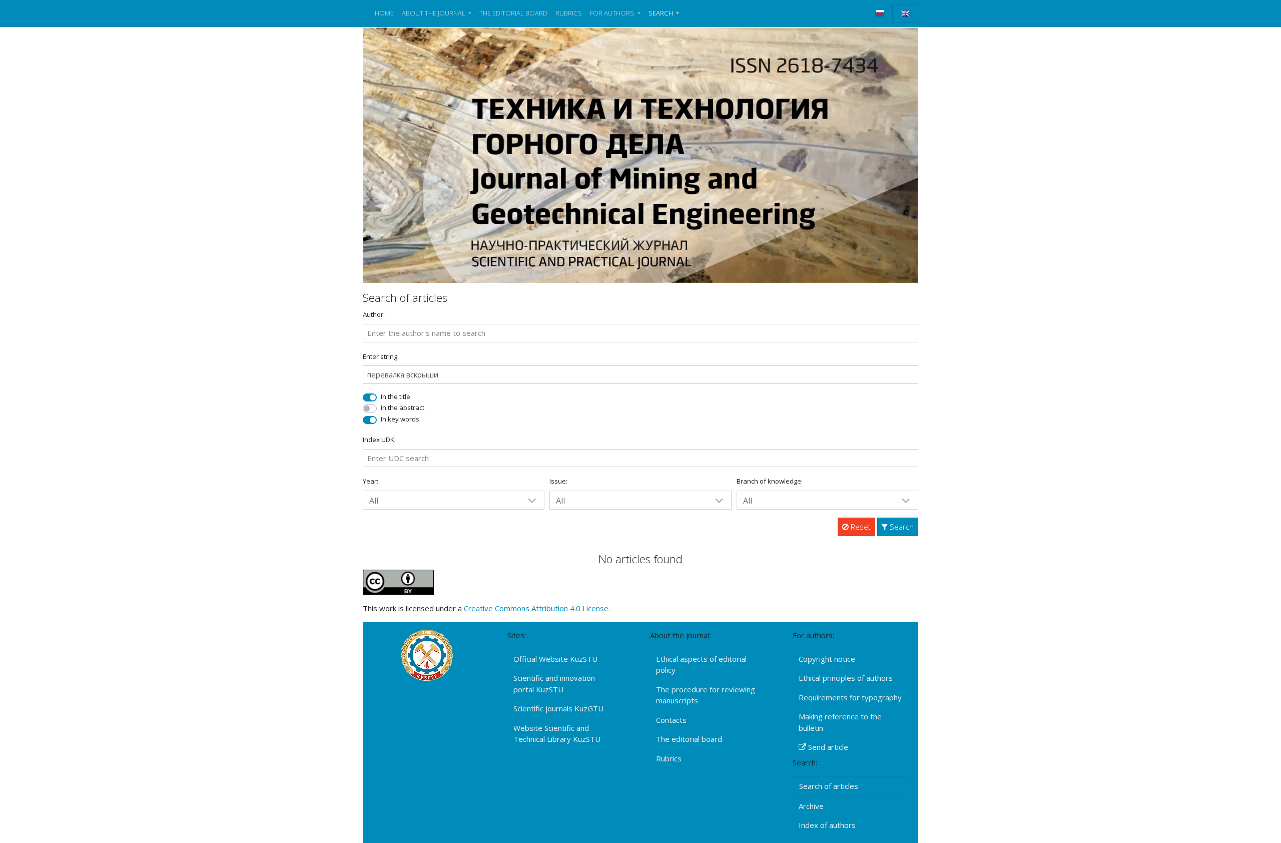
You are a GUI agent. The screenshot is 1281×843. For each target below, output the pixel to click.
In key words (400, 419)
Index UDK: (379, 439)
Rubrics (669, 758)
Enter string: (381, 356)
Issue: (558, 481)
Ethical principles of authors (846, 678)
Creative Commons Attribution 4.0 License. (537, 608)
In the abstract (402, 407)
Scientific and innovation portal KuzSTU (554, 683)
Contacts (671, 720)
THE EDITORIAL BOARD (513, 13)
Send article (827, 747)
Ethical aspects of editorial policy (701, 664)
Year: (370, 481)
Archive (811, 806)
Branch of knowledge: (770, 481)
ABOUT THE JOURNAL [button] (434, 13)
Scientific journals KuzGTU (558, 708)
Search (901, 527)
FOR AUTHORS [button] (612, 13)
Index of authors (827, 825)
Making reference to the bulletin (840, 722)
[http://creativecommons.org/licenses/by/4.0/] (398, 581)
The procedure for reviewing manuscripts (705, 695)
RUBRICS (568, 13)
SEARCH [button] (662, 13)
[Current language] (905, 13)
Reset (860, 527)
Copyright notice (827, 659)
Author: (374, 314)
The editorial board (689, 739)
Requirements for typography (850, 697)
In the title (395, 396)
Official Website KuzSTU (555, 659)
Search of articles (828, 786)
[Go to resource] (640, 154)
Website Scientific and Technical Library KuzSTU (556, 733)
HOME (384, 13)
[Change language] (879, 13)
